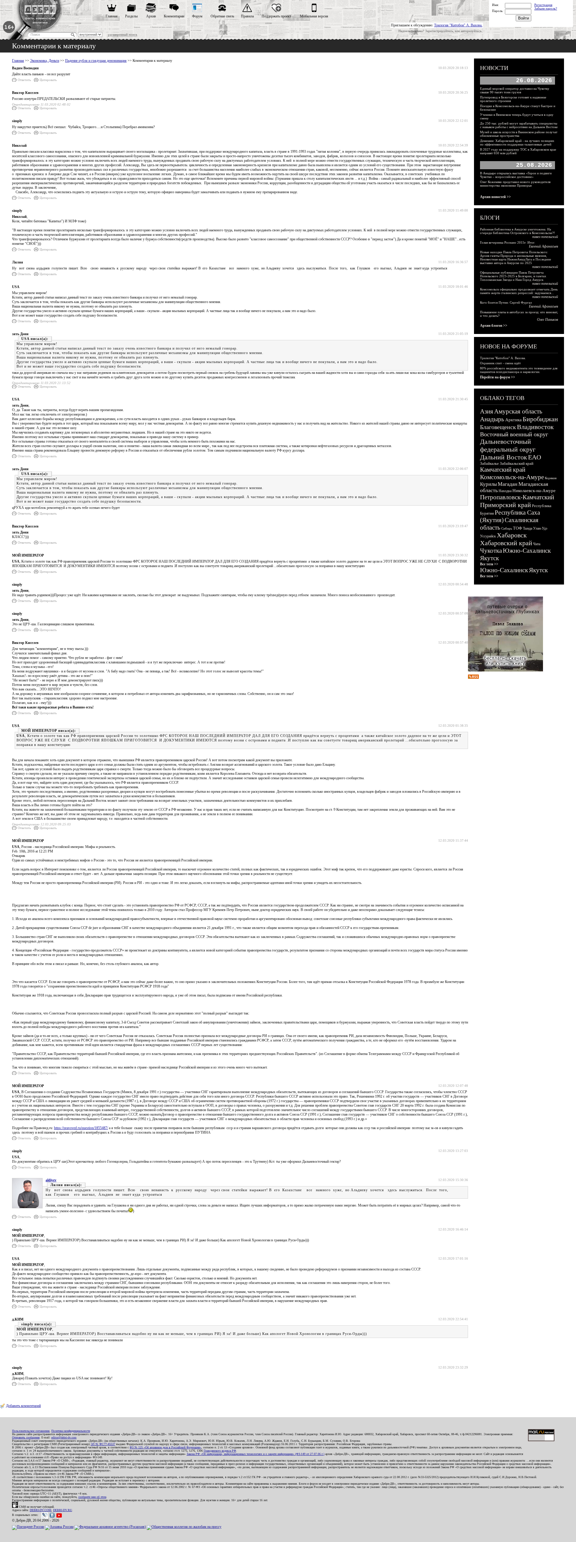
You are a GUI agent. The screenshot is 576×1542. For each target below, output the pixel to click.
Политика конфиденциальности (70, 1430)
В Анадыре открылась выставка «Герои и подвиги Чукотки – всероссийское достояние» (516, 175)
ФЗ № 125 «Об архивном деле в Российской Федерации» (165, 1447)
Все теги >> (489, 564)
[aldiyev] (27, 1207)
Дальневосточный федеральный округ (508, 445)
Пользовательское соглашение (31, 1430)
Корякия (550, 478)
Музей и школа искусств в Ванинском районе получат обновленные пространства (518, 133)
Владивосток (535, 427)
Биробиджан (540, 419)
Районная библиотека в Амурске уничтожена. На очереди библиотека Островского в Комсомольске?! (517, 231)
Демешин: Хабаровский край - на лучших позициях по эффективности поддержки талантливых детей (517, 142)
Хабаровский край (506, 543)
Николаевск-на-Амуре (534, 490)
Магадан (508, 484)
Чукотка (491, 550)
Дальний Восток (503, 457)
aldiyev (51, 1180)
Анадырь (492, 419)
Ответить (24, 80)
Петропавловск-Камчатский (517, 497)
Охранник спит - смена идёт (500, 363)
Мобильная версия (314, 16)
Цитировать (48, 80)
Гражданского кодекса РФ (220, 1450)
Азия (486, 411)
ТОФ (517, 528)
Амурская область (518, 411)
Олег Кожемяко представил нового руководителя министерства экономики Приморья (515, 183)
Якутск (489, 558)
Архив (151, 16)
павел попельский (545, 237)
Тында (527, 528)
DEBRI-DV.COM (40, 1510)
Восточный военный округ (514, 434)
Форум (197, 16)
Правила (247, 16)
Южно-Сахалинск (527, 550)
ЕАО (534, 457)
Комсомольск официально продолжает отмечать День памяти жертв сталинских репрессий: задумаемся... (519, 291)
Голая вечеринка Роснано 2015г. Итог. (507, 242)
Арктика (513, 419)
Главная (112, 16)
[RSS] (473, 677)
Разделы (131, 16)
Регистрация (543, 5)
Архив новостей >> (495, 197)
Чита (536, 544)
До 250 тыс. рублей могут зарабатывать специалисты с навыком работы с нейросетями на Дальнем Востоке (519, 125)
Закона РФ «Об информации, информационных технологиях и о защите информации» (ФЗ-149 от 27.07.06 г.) (255, 1454)
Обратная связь (222, 16)
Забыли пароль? (545, 8)
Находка (505, 491)
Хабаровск (512, 535)
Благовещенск (498, 427)
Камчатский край (502, 469)
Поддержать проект (276, 16)
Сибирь (506, 528)
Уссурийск (488, 536)
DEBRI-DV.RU (62, 1510)
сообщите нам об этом (92, 1496)
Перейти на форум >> (497, 377)
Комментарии (174, 16)
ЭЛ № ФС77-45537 (103, 1444)
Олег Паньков (547, 319)
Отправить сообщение (26, 1437)
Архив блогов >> (493, 325)
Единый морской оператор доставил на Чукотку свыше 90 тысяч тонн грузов (514, 90)
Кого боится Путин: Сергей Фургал (506, 302)
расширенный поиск (122, 34)
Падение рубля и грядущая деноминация (96, 61)
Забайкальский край (516, 463)
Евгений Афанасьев (543, 246)
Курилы (488, 484)
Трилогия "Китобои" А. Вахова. (458, 25)
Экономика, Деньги (44, 61)
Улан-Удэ (540, 528)
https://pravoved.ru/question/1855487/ (81, 1128)
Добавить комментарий (23, 1406)
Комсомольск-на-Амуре (512, 477)
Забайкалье (489, 463)
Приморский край (505, 505)
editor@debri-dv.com (63, 1437)
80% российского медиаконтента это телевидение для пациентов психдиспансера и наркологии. (518, 370)
